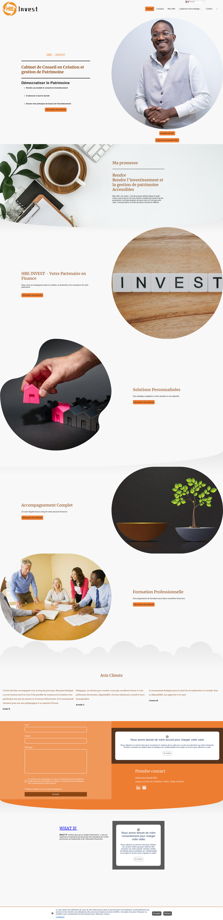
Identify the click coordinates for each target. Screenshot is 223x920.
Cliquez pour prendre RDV (167, 140)
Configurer (60, 917)
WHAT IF (68, 828)
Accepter (167, 753)
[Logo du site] (20, 9)
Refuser (167, 913)
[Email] (144, 788)
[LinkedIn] (138, 788)
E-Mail (28, 736)
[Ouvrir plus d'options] (217, 9)
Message (29, 747)
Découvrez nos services (56, 110)
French (192, 2)
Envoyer (55, 794)
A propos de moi (167, 133)
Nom (27, 725)
